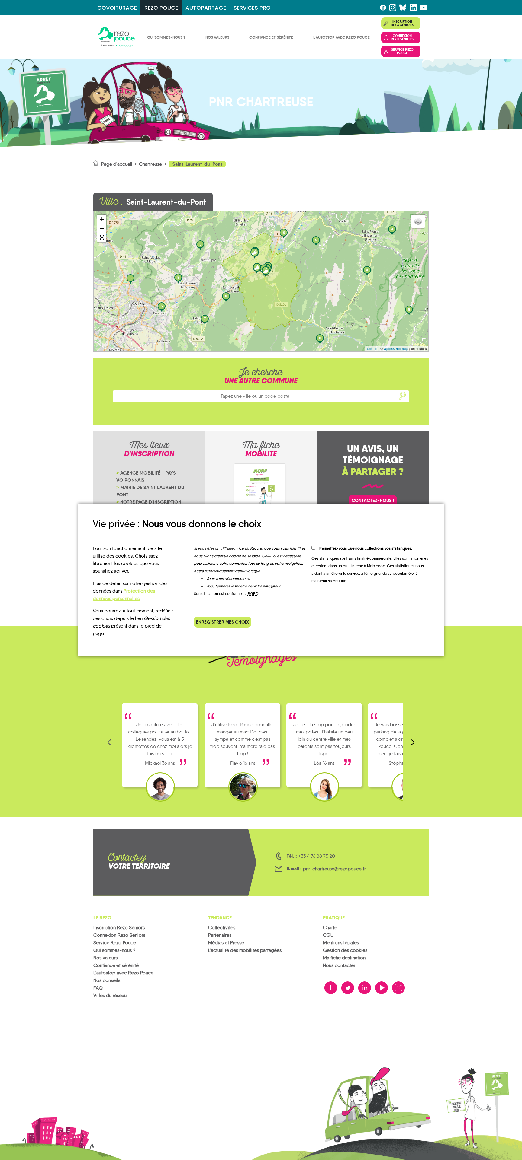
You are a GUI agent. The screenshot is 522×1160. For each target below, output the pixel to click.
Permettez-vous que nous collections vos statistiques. (365, 548)
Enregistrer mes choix (222, 622)
